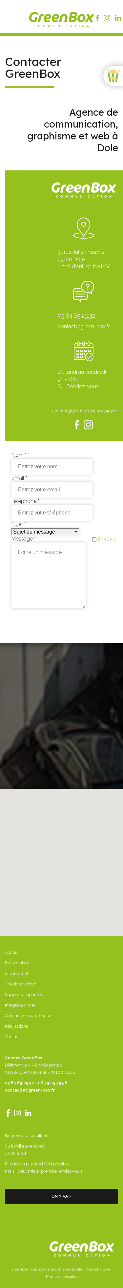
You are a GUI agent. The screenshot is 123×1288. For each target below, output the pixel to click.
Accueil (12, 952)
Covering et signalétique (28, 1015)
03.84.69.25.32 (76, 315)
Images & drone (20, 1005)
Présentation (17, 962)
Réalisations (16, 1026)
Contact (12, 1036)
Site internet (16, 973)
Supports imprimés (24, 994)
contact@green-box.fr (84, 326)
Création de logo (20, 983)
